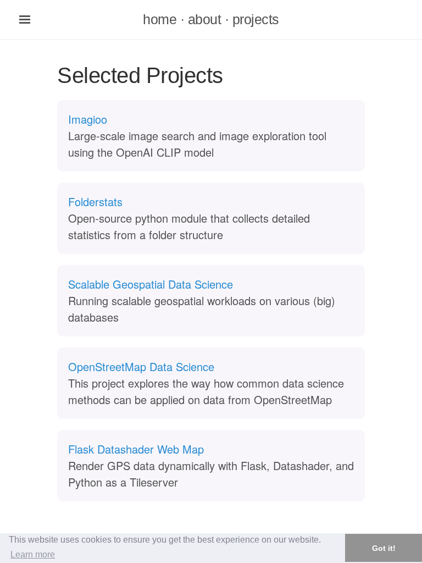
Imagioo (87, 119)
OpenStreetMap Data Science (141, 366)
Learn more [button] (32, 554)
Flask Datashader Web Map (136, 449)
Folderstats (95, 201)
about (204, 19)
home (159, 19)
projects (255, 19)
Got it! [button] (384, 548)
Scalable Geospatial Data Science (150, 284)
